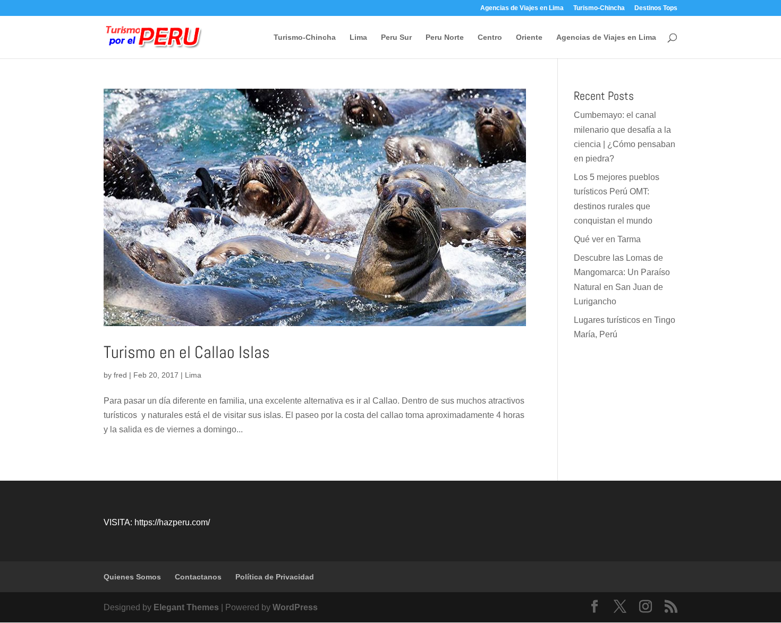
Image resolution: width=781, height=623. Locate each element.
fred (120, 375)
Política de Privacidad (274, 577)
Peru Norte (445, 37)
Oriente (529, 37)
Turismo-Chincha (599, 8)
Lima (358, 37)
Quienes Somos (132, 577)
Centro (490, 37)
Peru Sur (396, 37)
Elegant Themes (186, 607)
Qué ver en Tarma (607, 239)
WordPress (295, 607)
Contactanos (198, 577)
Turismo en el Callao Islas (187, 352)
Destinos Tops (655, 8)
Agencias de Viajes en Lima (522, 8)
